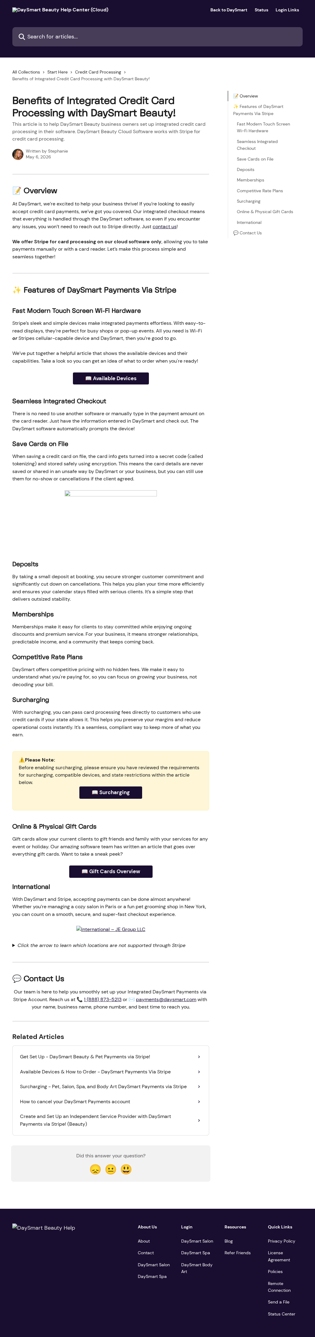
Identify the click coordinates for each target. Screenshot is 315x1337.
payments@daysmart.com (166, 999)
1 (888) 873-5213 (103, 999)
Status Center (281, 1314)
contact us (165, 226)
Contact (146, 1252)
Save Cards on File (255, 159)
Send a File (278, 1302)
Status (261, 10)
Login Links (287, 10)
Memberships (250, 180)
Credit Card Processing (98, 72)
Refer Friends (238, 1252)
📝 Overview (245, 96)
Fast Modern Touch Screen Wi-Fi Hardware (263, 127)
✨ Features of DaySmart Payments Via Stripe (258, 110)
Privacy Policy (281, 1241)
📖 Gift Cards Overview (111, 871)
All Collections (26, 72)
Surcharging (249, 201)
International (249, 222)
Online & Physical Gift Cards (265, 211)
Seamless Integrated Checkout (257, 145)
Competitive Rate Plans (260, 190)
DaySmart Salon (154, 1264)
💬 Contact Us (247, 233)
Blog (229, 1241)
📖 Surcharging (111, 792)
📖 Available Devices (111, 378)
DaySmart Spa (152, 1276)
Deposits (245, 169)
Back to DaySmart (228, 10)
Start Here (57, 72)
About (144, 1241)
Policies (275, 1271)
